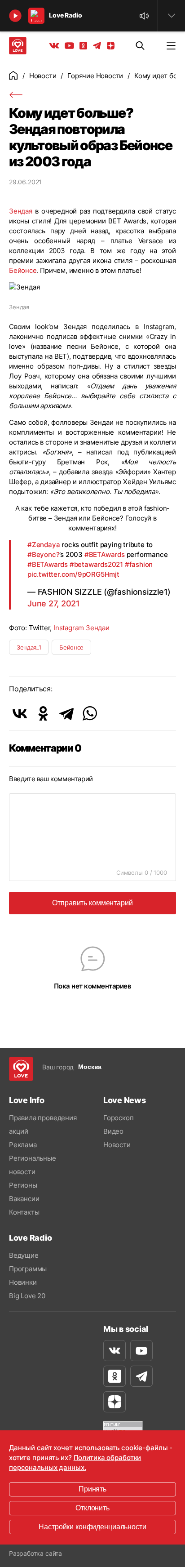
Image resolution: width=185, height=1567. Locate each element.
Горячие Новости (95, 75)
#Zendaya (43, 544)
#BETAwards (104, 554)
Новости (43, 75)
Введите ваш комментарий (51, 779)
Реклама (23, 1144)
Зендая (20, 211)
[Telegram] (66, 713)
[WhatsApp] (90, 713)
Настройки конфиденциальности (92, 1527)
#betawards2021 (96, 564)
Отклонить (92, 1508)
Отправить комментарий (92, 903)
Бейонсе (23, 270)
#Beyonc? (43, 554)
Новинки (23, 1282)
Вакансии (24, 1198)
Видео (113, 1131)
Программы (28, 1268)
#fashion (139, 564)
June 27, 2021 (53, 603)
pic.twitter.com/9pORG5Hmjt (73, 574)
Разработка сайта (35, 1553)
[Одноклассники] (43, 713)
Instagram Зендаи (81, 627)
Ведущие (24, 1255)
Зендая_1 (29, 647)
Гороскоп (118, 1117)
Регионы (23, 1185)
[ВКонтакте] (20, 713)
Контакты (24, 1212)
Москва (89, 1066)
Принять (92, 1489)
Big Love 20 (27, 1295)
